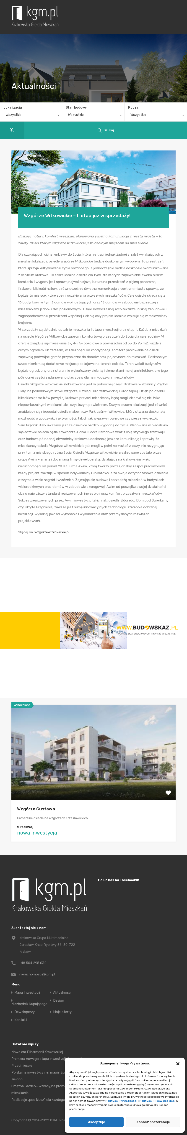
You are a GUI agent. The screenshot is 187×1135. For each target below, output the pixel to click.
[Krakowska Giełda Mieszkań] (35, 26)
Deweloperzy (24, 1012)
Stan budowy (76, 107)
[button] (178, 1063)
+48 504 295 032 (32, 963)
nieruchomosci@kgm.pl (37, 974)
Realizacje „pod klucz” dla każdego (38, 1100)
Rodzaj (133, 107)
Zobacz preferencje (153, 1122)
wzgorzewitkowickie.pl (51, 532)
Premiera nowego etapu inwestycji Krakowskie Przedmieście (47, 1062)
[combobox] (31, 115)
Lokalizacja (12, 107)
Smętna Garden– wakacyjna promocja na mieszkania (43, 1089)
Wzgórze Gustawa (36, 809)
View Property (93, 781)
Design (58, 1000)
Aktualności (62, 992)
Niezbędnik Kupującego (29, 1004)
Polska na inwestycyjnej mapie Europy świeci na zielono (49, 1075)
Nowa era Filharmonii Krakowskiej (37, 1052)
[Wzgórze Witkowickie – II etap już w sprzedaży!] (93, 182)
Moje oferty (62, 1012)
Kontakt (20, 1020)
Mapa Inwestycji (27, 992)
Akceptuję (96, 1122)
